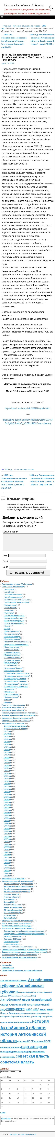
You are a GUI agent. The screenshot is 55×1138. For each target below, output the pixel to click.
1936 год (7, 831)
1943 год (7, 868)
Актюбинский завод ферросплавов (18, 884)
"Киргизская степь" (12, 631)
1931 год (7, 805)
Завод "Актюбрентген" (13, 905)
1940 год (8, 469)
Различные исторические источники (17, 929)
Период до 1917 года (12, 936)
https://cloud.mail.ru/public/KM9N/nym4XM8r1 (27, 408)
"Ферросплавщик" (11, 694)
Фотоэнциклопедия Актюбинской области (19, 955)
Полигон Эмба (10, 915)
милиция (5, 1047)
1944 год (7, 873)
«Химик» (7, 700)
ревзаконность (37, 1051)
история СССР (25, 1041)
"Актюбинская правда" (13, 594)
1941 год (7, 858)
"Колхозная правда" (12, 637)
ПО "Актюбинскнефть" (13, 910)
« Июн (2, 1112)
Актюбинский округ (15, 999)
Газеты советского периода (13, 587)
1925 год (7, 773)
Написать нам (8, 968)
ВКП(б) (11, 1009)
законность (13, 1022)
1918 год (7, 737)
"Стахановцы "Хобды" (13, 668)
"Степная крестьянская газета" (17, 673)
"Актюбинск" (9, 589)
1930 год (7, 800)
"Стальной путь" (11, 663)
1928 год (7, 789)
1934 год (7, 821)
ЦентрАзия (5, 1118)
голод (19, 1016)
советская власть (32, 1056)
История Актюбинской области (23, 5)
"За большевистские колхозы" (17, 600)
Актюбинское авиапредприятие (17, 889)
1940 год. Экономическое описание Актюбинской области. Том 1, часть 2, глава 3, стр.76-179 (14, 40)
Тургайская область (25, 1013)
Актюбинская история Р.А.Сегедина (17, 584)
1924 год (7, 768)
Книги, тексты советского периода (16, 923)
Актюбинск (13, 981)
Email (5, 561)
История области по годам (26, 26)
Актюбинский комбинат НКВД (24, 996)
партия (27, 1047)
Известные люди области (13, 708)
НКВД (29, 1009)
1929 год (7, 794)
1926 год (7, 779)
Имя (5, 555)
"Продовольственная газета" (16, 642)
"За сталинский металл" (14, 615)
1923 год (7, 763)
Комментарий (10, 532)
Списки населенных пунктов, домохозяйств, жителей (24, 950)
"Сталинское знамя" (12, 658)
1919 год (7, 742)
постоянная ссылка (25, 469)
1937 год (7, 837)
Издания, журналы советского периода (18, 713)
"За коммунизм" (10, 605)
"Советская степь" (11, 647)
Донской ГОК (9, 900)
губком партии (37, 1016)
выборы (4, 1016)
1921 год (7, 752)
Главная (7, 26)
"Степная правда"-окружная (16, 684)
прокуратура (7, 1051)
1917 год (7, 731)
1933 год (7, 815)
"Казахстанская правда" (14, 621)
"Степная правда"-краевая (15, 679)
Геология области (11, 894)
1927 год (7, 784)
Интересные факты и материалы (16, 718)
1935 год (7, 826)
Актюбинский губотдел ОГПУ (29, 992)
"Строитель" (9, 689)
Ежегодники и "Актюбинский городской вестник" (24, 931)
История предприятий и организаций (17, 881)
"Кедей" (7, 626)
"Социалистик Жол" (12, 652)
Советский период (11, 942)
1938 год (7, 842)
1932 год (7, 810)
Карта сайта (7, 965)
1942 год (7, 863)
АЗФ (2, 981)
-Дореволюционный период (15, 726)
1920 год (7, 747)
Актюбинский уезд (20, 1004)
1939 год (7, 847)
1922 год (7, 758)
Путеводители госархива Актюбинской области (22, 970)
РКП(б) (43, 1009)
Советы (4, 1013)
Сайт (5, 567)
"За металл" (9, 610)
